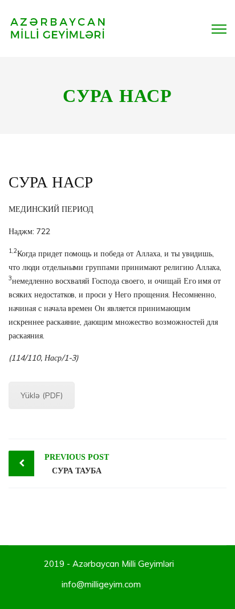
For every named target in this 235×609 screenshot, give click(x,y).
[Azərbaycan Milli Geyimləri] (58, 28)
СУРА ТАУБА (76, 464)
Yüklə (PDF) (42, 395)
